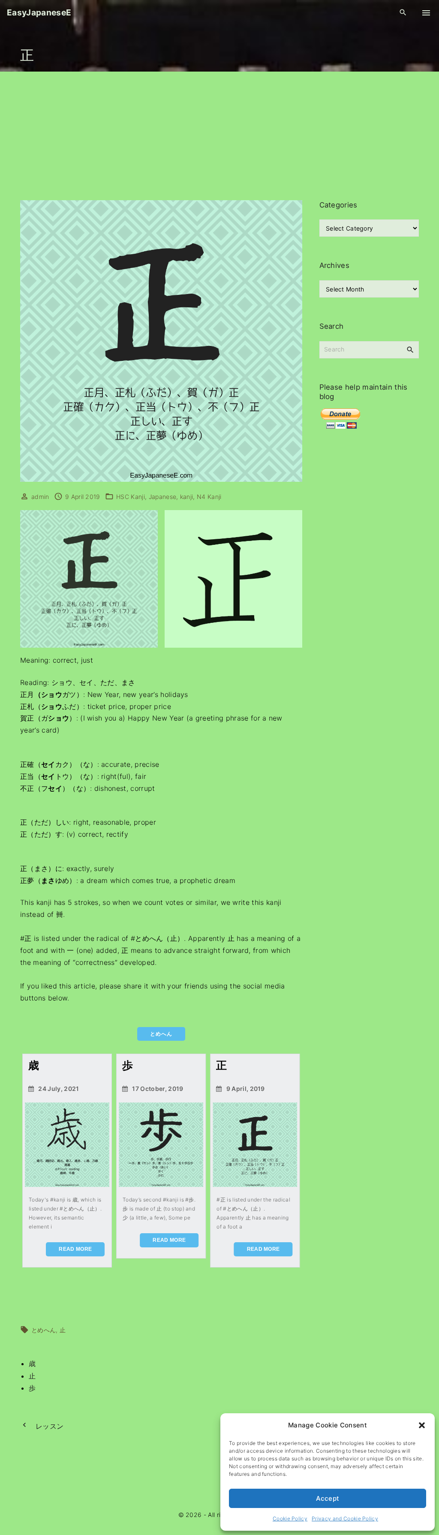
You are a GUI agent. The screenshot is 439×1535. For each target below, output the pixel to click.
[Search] (410, 349)
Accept (328, 1498)
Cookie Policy (290, 1518)
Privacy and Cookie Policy (345, 1518)
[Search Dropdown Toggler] (403, 12)
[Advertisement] (219, 136)
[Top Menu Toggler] (426, 12)
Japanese (163, 496)
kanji (186, 496)
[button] (422, 1425)
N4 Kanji (209, 496)
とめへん (43, 1330)
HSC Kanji (130, 496)
